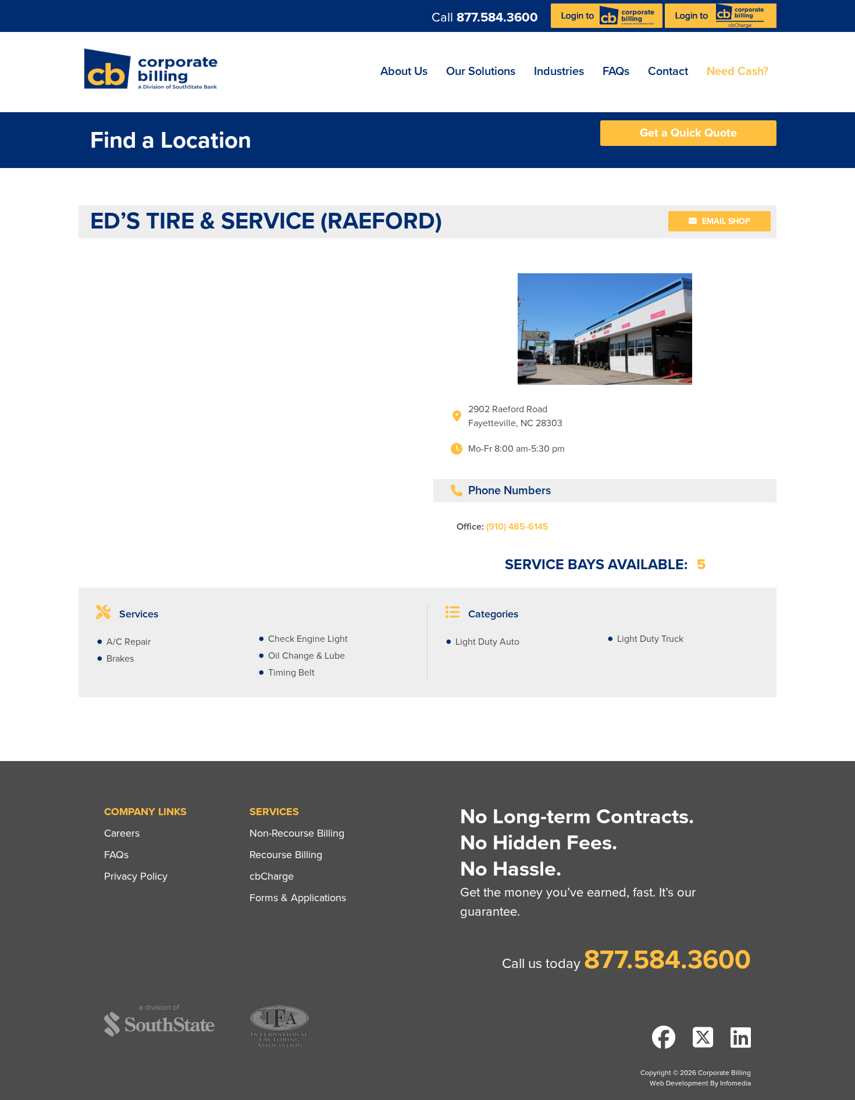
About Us (404, 71)
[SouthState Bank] (159, 1034)
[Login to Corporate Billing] (608, 25)
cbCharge (272, 876)
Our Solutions (480, 71)
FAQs (616, 71)
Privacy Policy (136, 876)
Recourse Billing (286, 854)
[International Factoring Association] (279, 1045)
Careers (122, 833)
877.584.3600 (497, 17)
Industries (559, 71)
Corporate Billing (154, 72)
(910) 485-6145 (517, 527)
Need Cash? (737, 71)
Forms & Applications (298, 897)
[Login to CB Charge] (720, 25)
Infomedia (735, 1083)
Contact (668, 71)
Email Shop (725, 221)
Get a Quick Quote (688, 133)
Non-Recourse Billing (297, 833)
